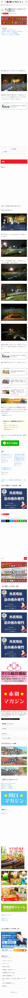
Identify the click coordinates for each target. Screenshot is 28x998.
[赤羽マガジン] (14, 2)
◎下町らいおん (4, 920)
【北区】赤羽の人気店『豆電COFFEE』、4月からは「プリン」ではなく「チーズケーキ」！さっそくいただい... (18, 392)
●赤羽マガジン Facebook (7, 788)
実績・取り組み (6, 966)
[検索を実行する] (25, 558)
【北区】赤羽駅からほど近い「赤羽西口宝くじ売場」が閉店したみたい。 (18, 382)
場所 (6, 151)
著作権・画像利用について (9, 975)
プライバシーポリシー (8, 960)
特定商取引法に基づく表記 (9, 972)
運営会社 (5, 986)
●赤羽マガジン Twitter (6, 785)
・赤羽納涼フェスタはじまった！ (8, 29)
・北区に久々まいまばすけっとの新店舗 (10, 34)
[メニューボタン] (2, 2)
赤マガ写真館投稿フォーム (9, 983)
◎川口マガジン (4, 918)
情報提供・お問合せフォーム (9, 969)
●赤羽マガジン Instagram (7, 786)
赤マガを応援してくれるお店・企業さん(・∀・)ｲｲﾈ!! (14, 979)
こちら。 (17, 425)
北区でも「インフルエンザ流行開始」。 (10, 33)
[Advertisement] (14, 51)
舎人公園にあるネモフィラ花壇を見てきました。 (18, 106)
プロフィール (6, 963)
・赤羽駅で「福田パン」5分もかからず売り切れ (12, 31)
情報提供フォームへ (7, 415)
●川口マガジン (4, 813)
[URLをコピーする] (25, 521)
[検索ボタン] (26, 2)
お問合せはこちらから (6, 915)
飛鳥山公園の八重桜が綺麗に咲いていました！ (18, 372)
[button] (3, 521)
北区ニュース (5, 13)
